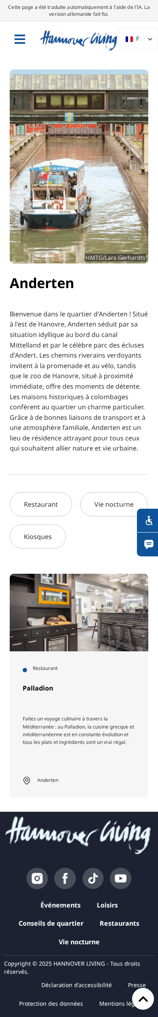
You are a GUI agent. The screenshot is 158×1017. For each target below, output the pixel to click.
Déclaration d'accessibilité (76, 985)
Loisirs (107, 905)
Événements (61, 905)
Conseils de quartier (51, 923)
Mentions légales (122, 1003)
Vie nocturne (79, 941)
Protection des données (51, 1003)
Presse (137, 985)
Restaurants (119, 923)
